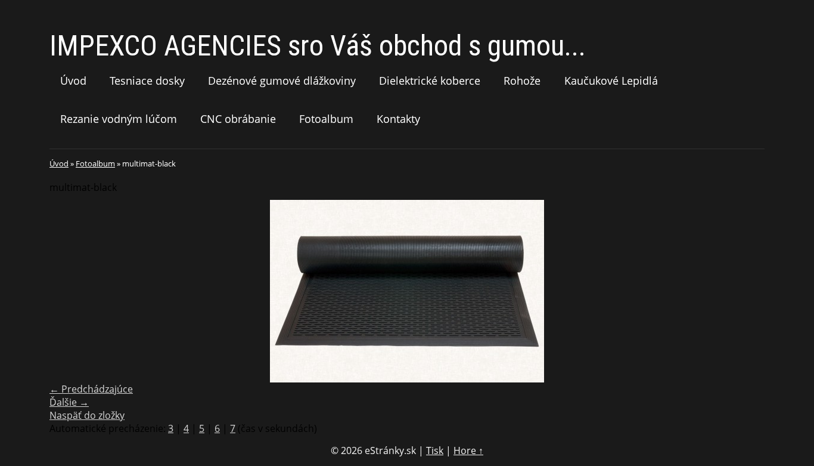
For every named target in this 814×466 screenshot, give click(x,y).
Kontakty (398, 119)
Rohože (522, 80)
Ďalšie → (69, 402)
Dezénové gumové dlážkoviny (282, 80)
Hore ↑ (468, 450)
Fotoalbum (326, 119)
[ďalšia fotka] (745, 291)
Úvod (73, 80)
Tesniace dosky (147, 80)
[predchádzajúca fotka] (68, 291)
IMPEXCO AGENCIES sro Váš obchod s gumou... (317, 46)
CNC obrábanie (238, 119)
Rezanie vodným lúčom (118, 119)
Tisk (434, 450)
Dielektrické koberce (429, 80)
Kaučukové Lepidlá (611, 80)
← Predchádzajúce (91, 389)
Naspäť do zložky (87, 415)
